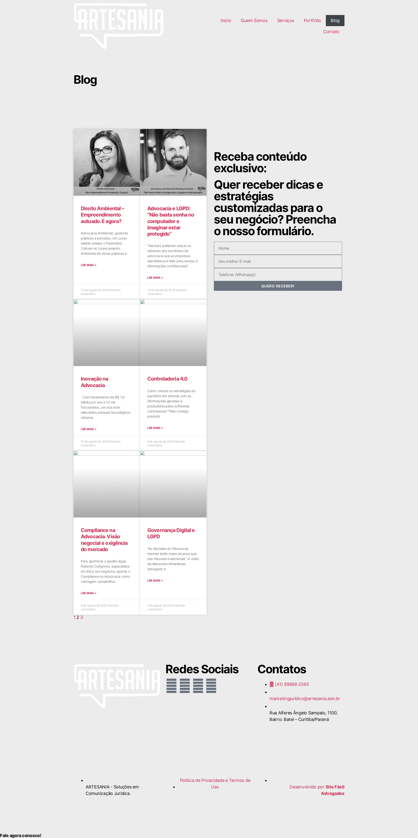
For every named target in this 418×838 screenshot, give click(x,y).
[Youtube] (198, 686)
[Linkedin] (211, 686)
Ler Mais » (88, 265)
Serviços (285, 20)
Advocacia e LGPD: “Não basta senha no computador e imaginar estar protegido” (170, 221)
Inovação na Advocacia (94, 382)
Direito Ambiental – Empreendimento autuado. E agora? (102, 214)
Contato (331, 31)
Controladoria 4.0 (167, 379)
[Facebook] (171, 686)
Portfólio (312, 20)
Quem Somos (254, 20)
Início (226, 20)
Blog (335, 20)
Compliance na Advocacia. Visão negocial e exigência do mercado (104, 539)
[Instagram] (185, 686)
